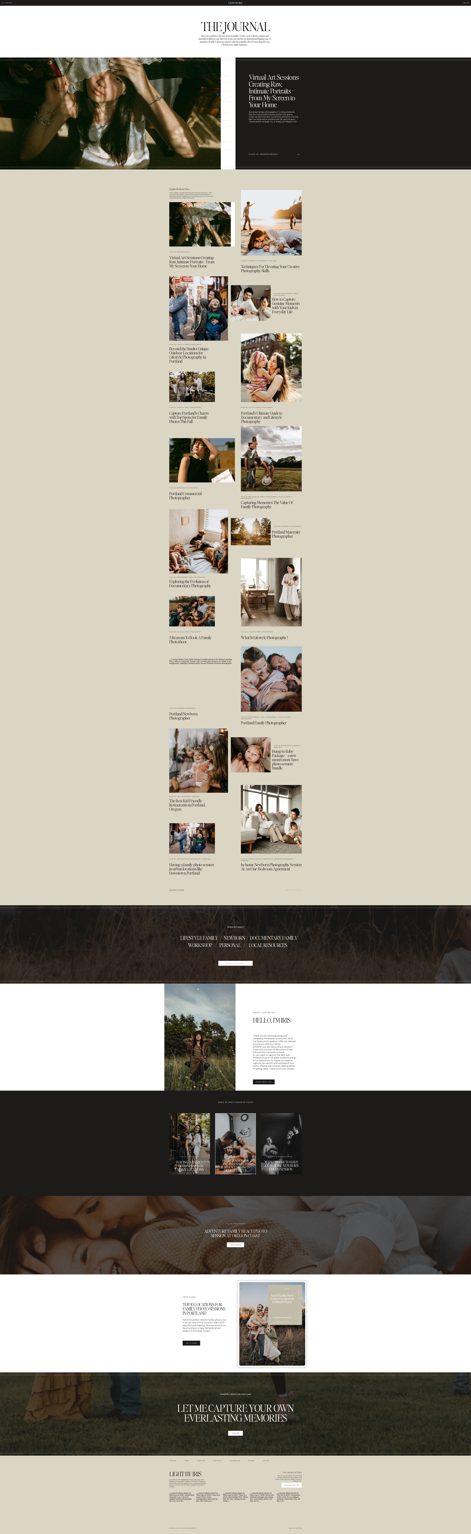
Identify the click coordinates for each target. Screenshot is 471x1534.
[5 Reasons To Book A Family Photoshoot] (192, 611)
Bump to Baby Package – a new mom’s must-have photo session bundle (285, 759)
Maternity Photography (291, 526)
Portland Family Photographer (264, 722)
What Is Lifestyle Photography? (264, 637)
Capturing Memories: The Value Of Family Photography (267, 504)
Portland (272, 261)
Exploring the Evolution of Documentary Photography (190, 583)
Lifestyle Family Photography (189, 344)
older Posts (176, 890)
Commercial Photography (187, 488)
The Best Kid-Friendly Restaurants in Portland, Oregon (187, 805)
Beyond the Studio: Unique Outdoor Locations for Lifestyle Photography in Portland (189, 355)
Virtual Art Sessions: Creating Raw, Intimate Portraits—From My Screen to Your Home (274, 91)
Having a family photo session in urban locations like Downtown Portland (191, 868)
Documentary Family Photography (262, 497)
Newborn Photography (186, 708)
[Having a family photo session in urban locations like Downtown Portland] (192, 838)
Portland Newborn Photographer (183, 715)
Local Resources (184, 796)
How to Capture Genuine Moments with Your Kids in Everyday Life (286, 305)
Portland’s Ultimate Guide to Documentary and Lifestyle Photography (261, 417)
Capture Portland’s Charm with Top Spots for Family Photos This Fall (189, 417)
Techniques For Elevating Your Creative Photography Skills (270, 268)
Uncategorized (268, 154)
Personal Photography (258, 261)
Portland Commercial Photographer (185, 495)
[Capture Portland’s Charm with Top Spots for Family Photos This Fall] (192, 387)
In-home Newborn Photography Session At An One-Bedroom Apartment (271, 866)
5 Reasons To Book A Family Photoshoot (190, 639)
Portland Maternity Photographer (286, 534)
